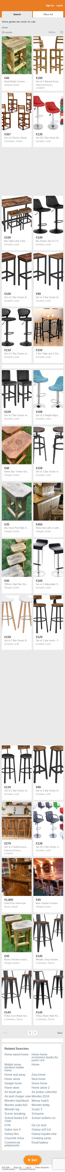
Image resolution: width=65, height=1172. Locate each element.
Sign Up (50, 5)
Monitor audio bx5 (16, 1104)
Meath (15, 906)
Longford (40, 88)
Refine (52, 32)
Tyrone (51, 963)
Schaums (38, 1113)
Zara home (39, 1074)
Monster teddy (41, 1104)
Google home (13, 1083)
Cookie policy (8, 1169)
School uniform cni (43, 1117)
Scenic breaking (15, 1113)
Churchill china (14, 1138)
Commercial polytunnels (12, 1144)
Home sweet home (17, 1054)
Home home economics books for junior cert (45, 1057)
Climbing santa (41, 1138)
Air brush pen (13, 1092)
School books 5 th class (16, 1119)
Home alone (12, 1079)
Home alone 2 (41, 1087)
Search (17, 14)
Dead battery (40, 1142)
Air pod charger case (18, 1096)
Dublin (16, 85)
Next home (39, 1079)
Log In (60, 5)
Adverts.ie (16, 6)
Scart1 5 (37, 1109)
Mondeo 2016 (40, 1096)
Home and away (15, 1074)
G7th (8, 1125)
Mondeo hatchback (17, 1100)
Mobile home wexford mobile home (14, 1067)
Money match (40, 1100)
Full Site (6, 1167)
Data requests (42, 1167)
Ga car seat (39, 1125)
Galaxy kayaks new (44, 1133)
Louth (48, 141)
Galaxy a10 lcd (41, 1129)
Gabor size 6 (13, 1129)
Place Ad (48, 14)
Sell (34, 1160)
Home (35, 1064)
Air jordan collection (44, 1092)
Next (59, 1033)
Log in (28, 1167)
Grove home (39, 1083)
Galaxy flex (12, 1133)
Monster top (12, 1109)
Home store (12, 1087)
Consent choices (27, 1169)
